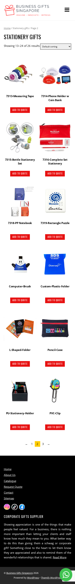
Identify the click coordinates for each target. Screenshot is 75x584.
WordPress (33, 577)
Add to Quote (19, 110)
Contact (8, 492)
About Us (9, 475)
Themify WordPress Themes (56, 577)
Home (7, 28)
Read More (59, 557)
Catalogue (10, 481)
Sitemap (9, 498)
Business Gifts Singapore (19, 573)
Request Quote (13, 487)
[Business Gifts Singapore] (27, 14)
